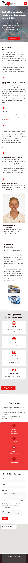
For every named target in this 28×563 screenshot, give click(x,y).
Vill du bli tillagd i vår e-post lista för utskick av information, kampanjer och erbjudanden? (12, 504)
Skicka (4, 518)
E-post (3, 484)
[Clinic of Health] (8, 3)
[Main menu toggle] (25, 3)
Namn (3, 478)
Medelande (4, 490)
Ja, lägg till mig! (6, 507)
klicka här (8, 119)
